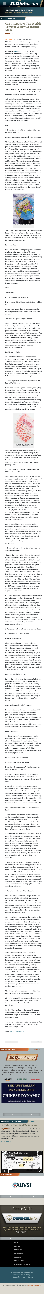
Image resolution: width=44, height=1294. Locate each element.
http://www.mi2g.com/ (18, 1031)
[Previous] (12, 1114)
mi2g (16, 51)
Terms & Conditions (34, 1285)
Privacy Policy (19, 1253)
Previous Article (12, 1042)
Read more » (6, 1142)
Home (16, 1243)
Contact (17, 1246)
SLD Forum (18, 1257)
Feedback (18, 1250)
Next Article (36, 1042)
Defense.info (19, 1261)
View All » (36, 1049)
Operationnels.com (22, 1264)
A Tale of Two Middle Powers (19, 1125)
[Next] (31, 1114)
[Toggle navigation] (5, 3)
